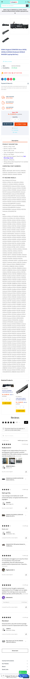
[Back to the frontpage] (15, 13)
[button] (19, 422)
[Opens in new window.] (4, 571)
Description (15, 140)
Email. (11, 158)
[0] (28, 2)
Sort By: (19, 440)
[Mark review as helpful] (26, 471)
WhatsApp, (7, 158)
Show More (18, 456)
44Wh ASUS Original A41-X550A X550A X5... (21, 399)
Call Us (24, 676)
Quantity (15, 117)
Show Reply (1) (6, 602)
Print (15, 132)
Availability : (6, 68)
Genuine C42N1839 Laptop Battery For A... (7, 391)
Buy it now (22, 124)
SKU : (4, 66)
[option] (5, 25)
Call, (24, 156)
